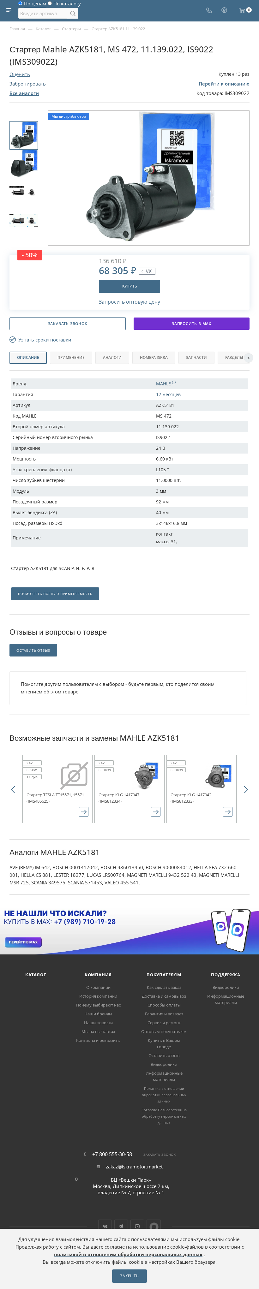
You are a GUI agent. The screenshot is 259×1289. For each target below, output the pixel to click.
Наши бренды (98, 1014)
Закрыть (129, 1276)
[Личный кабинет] (224, 11)
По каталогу (67, 5)
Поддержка (225, 974)
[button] (12, 789)
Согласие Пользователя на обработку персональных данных (164, 1116)
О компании (98, 987)
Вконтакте (105, 1226)
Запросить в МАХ (191, 323)
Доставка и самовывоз (164, 996)
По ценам (35, 5)
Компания (98, 974)
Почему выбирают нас (98, 1005)
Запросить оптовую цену (129, 301)
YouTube (137, 1226)
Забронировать (27, 83)
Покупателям (164, 974)
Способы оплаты (164, 1005)
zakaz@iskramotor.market (134, 1166)
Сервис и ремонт (164, 1022)
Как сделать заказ (164, 987)
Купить (129, 286)
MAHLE (164, 384)
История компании (98, 996)
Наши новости (98, 1022)
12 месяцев (168, 394)
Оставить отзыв (163, 1055)
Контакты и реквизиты (98, 1040)
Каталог (35, 974)
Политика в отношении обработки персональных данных (164, 1094)
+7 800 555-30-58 (112, 1154)
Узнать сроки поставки (44, 339)
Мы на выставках (98, 1031)
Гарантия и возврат (164, 1014)
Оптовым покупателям (164, 1031)
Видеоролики (164, 1064)
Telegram (121, 1226)
